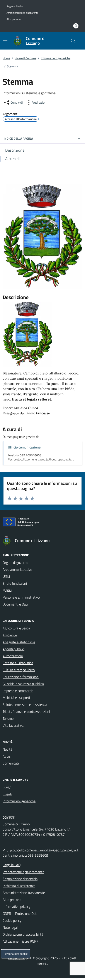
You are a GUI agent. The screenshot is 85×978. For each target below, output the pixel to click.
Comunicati (11, 763)
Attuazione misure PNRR (21, 941)
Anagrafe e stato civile (19, 642)
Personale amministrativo (21, 597)
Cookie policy (12, 920)
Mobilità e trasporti (16, 697)
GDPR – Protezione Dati (20, 913)
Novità (7, 749)
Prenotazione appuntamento (23, 871)
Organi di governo (15, 562)
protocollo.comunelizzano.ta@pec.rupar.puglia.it (44, 850)
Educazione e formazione (21, 676)
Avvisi (7, 756)
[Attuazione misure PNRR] (42, 523)
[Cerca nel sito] (73, 41)
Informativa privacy (17, 906)
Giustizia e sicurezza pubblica (23, 683)
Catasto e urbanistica (18, 662)
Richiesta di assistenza (19, 885)
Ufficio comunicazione (24, 447)
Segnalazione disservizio (20, 878)
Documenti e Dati (15, 604)
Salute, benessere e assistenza (25, 704)
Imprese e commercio (18, 690)
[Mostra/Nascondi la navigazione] (5, 40)
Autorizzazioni (13, 656)
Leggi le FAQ (12, 864)
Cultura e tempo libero (19, 669)
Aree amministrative (17, 569)
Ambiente (10, 635)
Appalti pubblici (13, 649)
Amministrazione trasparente (22, 13)
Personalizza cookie (15, 954)
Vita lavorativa (13, 725)
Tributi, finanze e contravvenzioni (26, 711)
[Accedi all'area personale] (75, 25)
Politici (7, 590)
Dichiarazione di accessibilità (23, 934)
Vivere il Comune (25, 58)
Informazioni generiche (55, 58)
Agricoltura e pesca (16, 628)
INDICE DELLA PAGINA (18, 138)
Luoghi (7, 787)
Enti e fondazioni (15, 583)
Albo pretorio (13, 19)
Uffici (6, 576)
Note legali (10, 927)
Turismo (8, 718)
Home (6, 58)
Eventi (7, 794)
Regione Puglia (15, 6)
